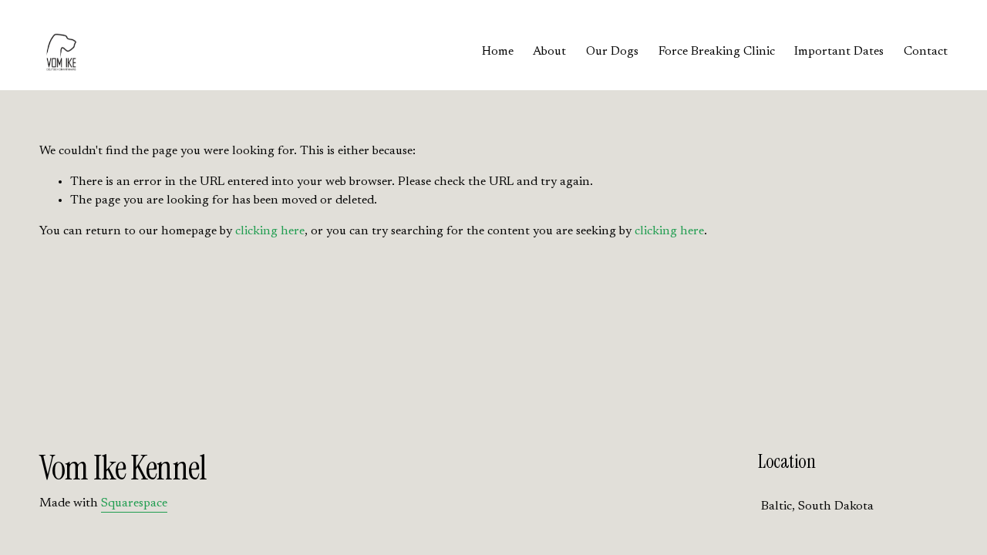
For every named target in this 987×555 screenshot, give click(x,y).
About (549, 51)
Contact (926, 51)
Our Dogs (612, 51)
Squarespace (134, 503)
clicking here (270, 231)
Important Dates (839, 51)
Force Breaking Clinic (717, 51)
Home (498, 51)
